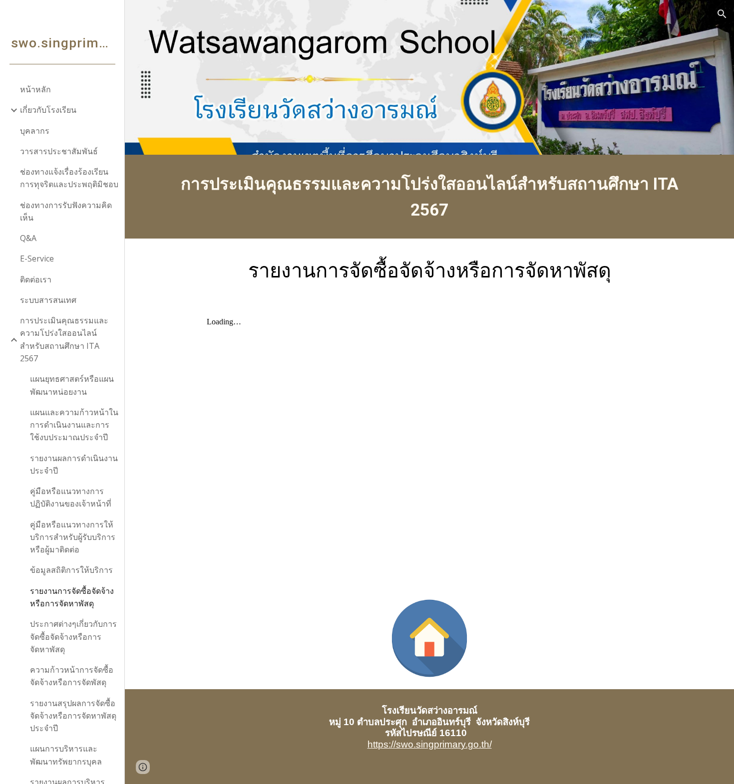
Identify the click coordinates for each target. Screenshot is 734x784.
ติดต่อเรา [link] (35, 279)
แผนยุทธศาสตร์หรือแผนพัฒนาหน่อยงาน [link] (72, 385)
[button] (722, 14)
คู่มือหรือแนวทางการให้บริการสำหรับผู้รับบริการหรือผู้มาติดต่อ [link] (72, 537)
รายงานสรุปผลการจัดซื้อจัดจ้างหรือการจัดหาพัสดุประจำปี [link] (73, 716)
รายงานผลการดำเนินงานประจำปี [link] (74, 464)
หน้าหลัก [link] (35, 89)
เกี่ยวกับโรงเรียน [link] (48, 109)
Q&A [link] (28, 238)
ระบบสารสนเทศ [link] (48, 299)
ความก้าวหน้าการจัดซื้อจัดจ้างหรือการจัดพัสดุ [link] (71, 676)
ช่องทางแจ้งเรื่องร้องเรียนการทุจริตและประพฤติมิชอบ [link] (69, 178)
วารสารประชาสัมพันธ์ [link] (59, 151)
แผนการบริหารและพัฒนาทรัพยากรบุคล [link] (66, 755)
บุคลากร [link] (34, 130)
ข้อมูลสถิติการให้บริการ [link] (71, 569)
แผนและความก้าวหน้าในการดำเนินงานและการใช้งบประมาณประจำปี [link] (74, 425)
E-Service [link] (37, 258)
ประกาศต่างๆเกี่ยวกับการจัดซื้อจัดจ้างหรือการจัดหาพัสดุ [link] (73, 636)
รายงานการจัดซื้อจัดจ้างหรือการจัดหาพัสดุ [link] (72, 597)
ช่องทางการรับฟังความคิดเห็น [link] (66, 211)
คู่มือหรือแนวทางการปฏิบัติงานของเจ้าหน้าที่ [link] (70, 497)
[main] (429, 197)
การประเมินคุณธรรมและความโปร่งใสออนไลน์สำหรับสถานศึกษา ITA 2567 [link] (64, 339)
